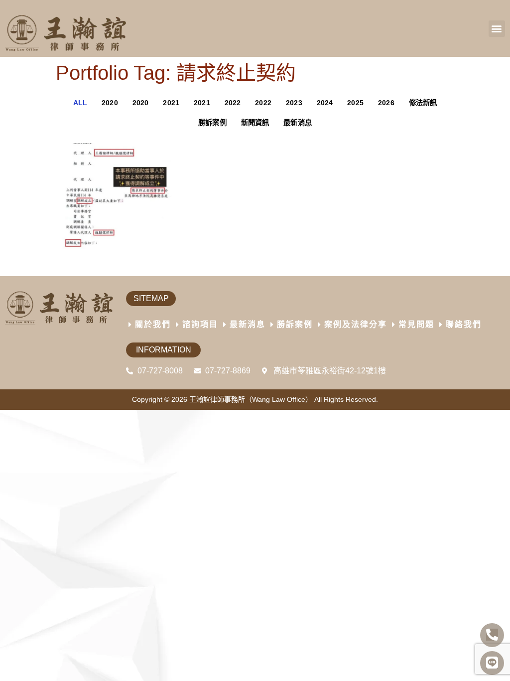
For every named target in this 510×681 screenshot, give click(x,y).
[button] (497, 28)
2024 (325, 103)
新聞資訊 (255, 123)
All (80, 103)
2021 (171, 103)
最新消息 (297, 123)
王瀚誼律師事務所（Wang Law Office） (250, 399)
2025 (355, 103)
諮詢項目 (200, 324)
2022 (233, 103)
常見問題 (416, 324)
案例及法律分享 (355, 324)
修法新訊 (423, 103)
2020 (110, 103)
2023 (294, 103)
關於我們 (153, 324)
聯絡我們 (464, 324)
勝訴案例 (212, 123)
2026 (386, 103)
